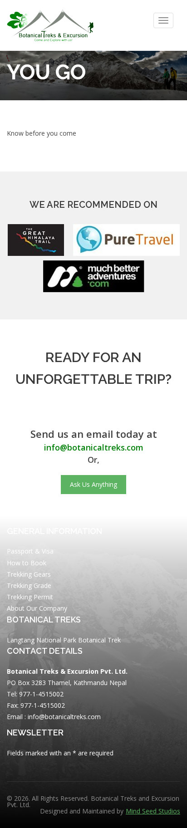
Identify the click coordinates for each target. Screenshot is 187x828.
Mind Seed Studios (153, 811)
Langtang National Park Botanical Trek (64, 640)
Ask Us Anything (93, 484)
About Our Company (37, 608)
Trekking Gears (29, 574)
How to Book (26, 563)
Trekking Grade (29, 585)
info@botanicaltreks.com (93, 447)
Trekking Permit (30, 597)
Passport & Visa (30, 551)
